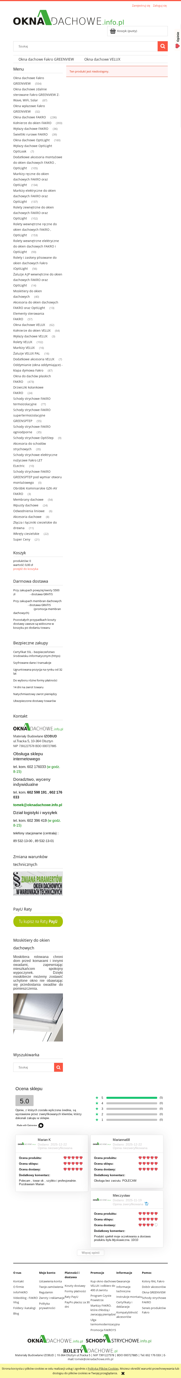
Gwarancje (123, 1281)
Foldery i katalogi (24, 1308)
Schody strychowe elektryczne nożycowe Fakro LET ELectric (35, 460)
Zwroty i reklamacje (51, 1298)
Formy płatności (75, 1291)
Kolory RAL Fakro (153, 1281)
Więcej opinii (91, 1252)
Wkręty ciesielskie (26, 534)
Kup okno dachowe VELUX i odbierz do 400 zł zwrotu (103, 1285)
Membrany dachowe (28, 499)
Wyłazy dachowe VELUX (30, 336)
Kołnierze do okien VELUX (32, 330)
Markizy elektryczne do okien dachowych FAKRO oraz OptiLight (34, 196)
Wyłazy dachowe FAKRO (30, 128)
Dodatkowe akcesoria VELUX (33, 359)
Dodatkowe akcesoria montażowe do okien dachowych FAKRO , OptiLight (37, 162)
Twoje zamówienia (51, 1287)
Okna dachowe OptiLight (31, 140)
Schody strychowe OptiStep (33, 438)
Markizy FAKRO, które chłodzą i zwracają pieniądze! (103, 1310)
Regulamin (46, 1292)
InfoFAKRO (20, 1292)
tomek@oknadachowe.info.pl (37, 805)
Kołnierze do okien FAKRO (32, 123)
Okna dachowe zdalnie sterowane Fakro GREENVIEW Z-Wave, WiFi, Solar (36, 94)
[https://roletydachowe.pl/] (90, 1349)
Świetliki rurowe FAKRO (30, 134)
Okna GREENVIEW (154, 1292)
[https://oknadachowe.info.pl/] (55, 1339)
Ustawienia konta (50, 1281)
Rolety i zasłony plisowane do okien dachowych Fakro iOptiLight (35, 263)
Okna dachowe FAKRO (29, 117)
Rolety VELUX (22, 342)
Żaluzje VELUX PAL (26, 353)
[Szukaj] (163, 46)
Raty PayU (71, 1297)
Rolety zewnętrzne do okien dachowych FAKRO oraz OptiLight (33, 212)
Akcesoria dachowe (27, 517)
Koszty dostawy (75, 1286)
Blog (16, 1313)
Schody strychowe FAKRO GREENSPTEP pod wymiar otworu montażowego (37, 477)
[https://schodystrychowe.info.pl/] (118, 1339)
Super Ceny (21, 539)
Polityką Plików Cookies (103, 1369)
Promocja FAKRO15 (103, 1330)
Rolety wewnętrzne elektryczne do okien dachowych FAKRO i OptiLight (36, 246)
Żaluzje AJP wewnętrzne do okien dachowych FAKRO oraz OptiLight (37, 279)
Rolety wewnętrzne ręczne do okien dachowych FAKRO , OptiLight (35, 229)
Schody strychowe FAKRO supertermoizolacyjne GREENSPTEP (32, 415)
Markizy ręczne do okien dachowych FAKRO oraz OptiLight (31, 179)
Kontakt (18, 1281)
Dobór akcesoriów (154, 1287)
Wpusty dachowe (25, 505)
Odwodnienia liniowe (29, 511)
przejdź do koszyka (25, 569)
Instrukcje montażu (129, 1297)
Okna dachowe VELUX (29, 325)
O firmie (18, 1287)
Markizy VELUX (24, 348)
